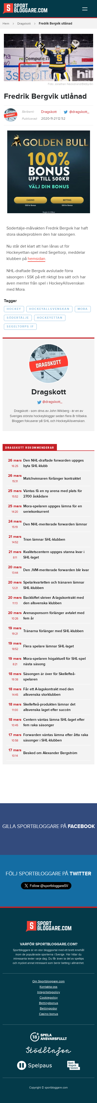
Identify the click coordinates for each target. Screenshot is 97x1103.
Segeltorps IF (20, 326)
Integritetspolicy (48, 992)
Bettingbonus (48, 1003)
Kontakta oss (48, 987)
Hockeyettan (50, 317)
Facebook (81, 826)
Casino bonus (48, 1014)
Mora (83, 309)
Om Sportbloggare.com (48, 981)
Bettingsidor (48, 1008)
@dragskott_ (79, 112)
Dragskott (24, 23)
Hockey (14, 309)
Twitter (80, 874)
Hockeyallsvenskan (49, 309)
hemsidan (36, 258)
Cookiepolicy (49, 997)
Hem (6, 23)
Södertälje (18, 317)
